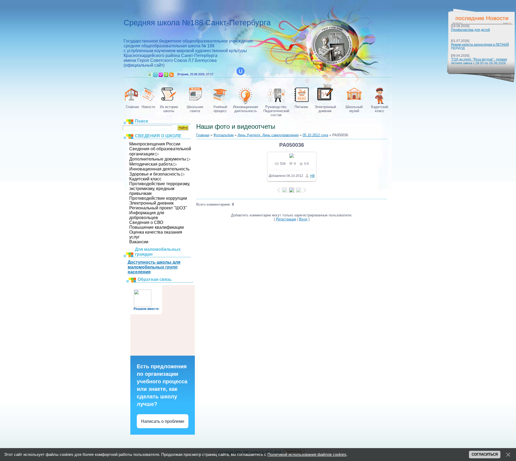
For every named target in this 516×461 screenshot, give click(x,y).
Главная (155, 75)
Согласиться (485, 454)
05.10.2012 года (315, 135)
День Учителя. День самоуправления (268, 135)
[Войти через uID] (240, 71)
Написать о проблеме (162, 421)
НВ (312, 176)
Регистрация (161, 75)
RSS (171, 75)
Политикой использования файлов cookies (306, 454)
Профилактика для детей (470, 30)
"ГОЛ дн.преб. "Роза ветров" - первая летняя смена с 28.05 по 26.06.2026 (479, 61)
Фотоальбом (223, 135)
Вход (166, 75)
